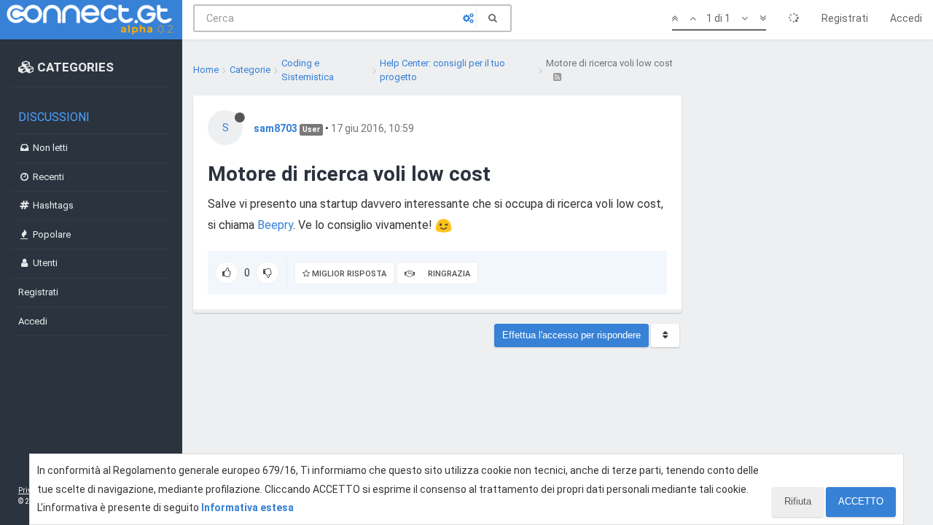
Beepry (275, 225)
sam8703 (275, 128)
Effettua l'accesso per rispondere (571, 335)
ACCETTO (860, 501)
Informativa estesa (247, 507)
